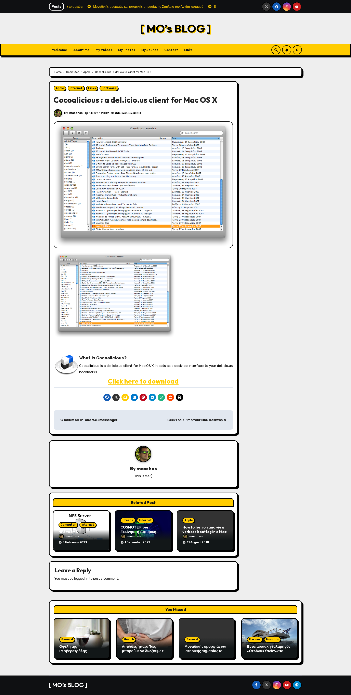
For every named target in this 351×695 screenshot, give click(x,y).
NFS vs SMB (68, 531)
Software (109, 88)
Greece (127, 520)
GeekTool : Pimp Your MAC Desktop (195, 420)
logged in (81, 578)
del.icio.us (124, 113)
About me (81, 50)
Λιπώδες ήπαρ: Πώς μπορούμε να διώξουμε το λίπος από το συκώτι (144, 650)
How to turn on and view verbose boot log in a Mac (204, 529)
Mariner (254, 639)
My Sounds (149, 50)
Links (188, 50)
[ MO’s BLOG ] (175, 28)
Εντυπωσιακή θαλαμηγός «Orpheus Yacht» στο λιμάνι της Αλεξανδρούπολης (268, 653)
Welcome (59, 50)
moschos (76, 113)
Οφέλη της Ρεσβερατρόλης (73, 648)
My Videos (104, 50)
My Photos (126, 50)
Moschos (272, 639)
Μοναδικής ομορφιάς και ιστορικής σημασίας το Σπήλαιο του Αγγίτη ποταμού (205, 653)
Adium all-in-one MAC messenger (90, 420)
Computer (68, 524)
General (67, 639)
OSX (138, 113)
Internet (76, 88)
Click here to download (143, 381)
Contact (171, 50)
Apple (60, 88)
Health (129, 639)
